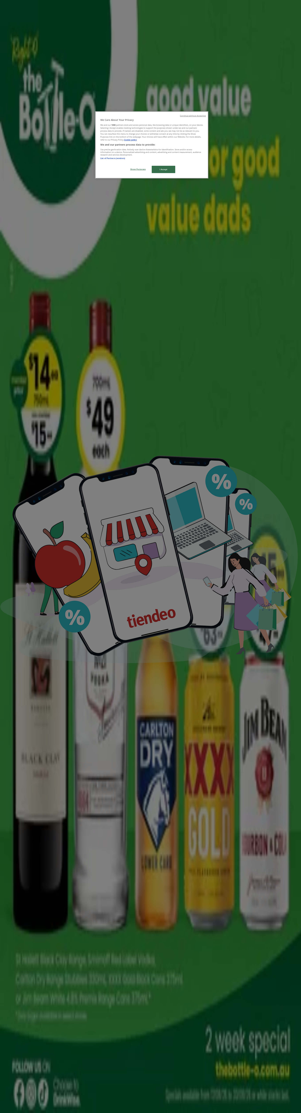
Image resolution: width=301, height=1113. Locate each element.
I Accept (163, 169)
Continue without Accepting (193, 116)
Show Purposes (138, 169)
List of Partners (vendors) (112, 158)
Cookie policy (130, 139)
